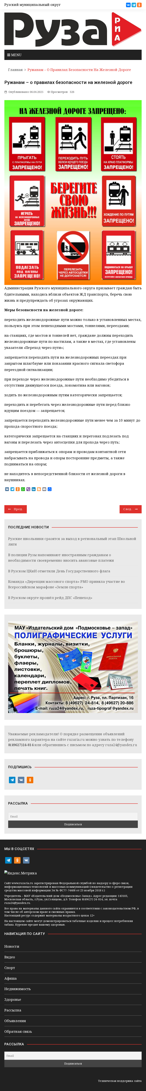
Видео (9, 957)
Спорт (9, 967)
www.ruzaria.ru (22, 883)
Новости (11, 946)
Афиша (10, 978)
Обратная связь (18, 1031)
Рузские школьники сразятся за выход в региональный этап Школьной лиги (72, 541)
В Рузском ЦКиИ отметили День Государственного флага (59, 571)
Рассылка (12, 1010)
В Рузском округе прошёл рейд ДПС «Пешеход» (50, 597)
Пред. (18, 509)
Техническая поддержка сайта (120, 1081)
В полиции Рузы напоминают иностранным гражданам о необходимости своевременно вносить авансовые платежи (61, 558)
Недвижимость (17, 989)
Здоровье (12, 999)
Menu (16, 55)
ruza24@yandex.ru (121, 744)
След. (127, 509)
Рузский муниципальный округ (32, 4)
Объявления (15, 1020)
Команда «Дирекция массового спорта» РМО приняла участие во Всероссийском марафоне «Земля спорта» (66, 584)
